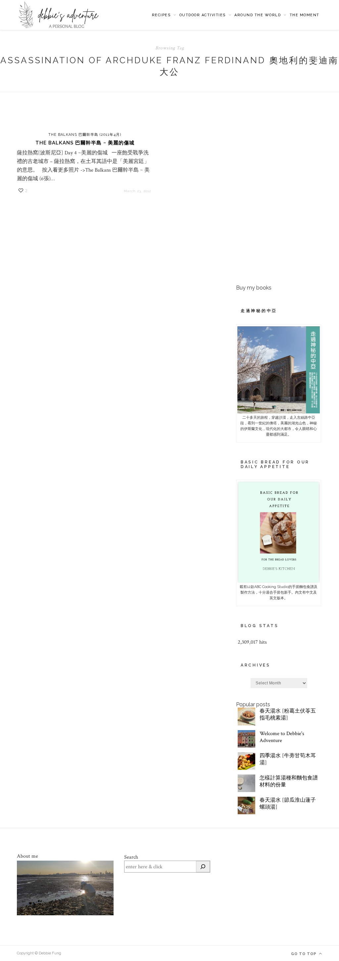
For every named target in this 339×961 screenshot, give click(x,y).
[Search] (203, 866)
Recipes (161, 15)
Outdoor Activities (202, 15)
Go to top (304, 954)
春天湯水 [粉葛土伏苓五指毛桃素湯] (288, 714)
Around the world (257, 15)
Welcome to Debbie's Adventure (282, 737)
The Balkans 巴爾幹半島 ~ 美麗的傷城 (84, 143)
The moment (304, 15)
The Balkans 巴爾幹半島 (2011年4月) (84, 135)
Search (131, 857)
